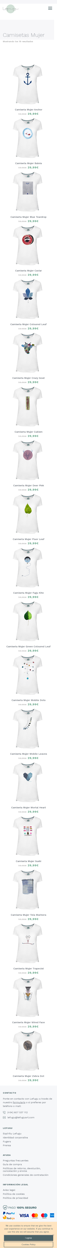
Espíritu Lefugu (12, 1133)
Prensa (7, 1145)
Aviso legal (9, 1189)
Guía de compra (12, 1164)
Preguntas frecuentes (15, 1160)
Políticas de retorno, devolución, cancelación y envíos (22, 1170)
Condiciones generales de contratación (25, 1174)
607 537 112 (21, 1112)
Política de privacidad (15, 1197)
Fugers (7, 1141)
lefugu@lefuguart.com (20, 1117)
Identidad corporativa (15, 1137)
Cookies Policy (28, 1244)
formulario (19, 1102)
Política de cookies (14, 1193)
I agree (28, 1238)
